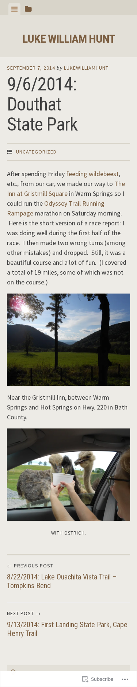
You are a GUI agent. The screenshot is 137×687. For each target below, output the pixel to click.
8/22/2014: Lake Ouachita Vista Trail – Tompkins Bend (62, 576)
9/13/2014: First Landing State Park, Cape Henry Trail (67, 624)
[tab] (14, 9)
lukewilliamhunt (86, 68)
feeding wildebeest (92, 174)
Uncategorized (36, 151)
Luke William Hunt (68, 39)
